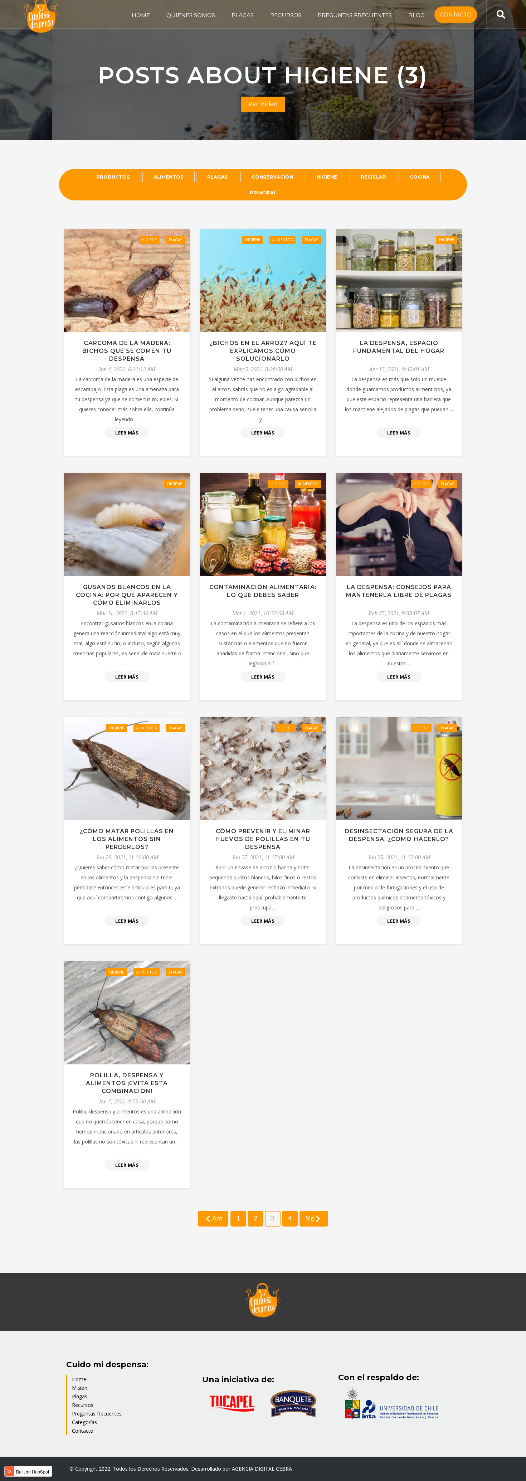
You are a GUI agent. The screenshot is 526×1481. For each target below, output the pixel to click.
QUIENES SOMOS (190, 15)
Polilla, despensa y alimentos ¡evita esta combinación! (127, 1083)
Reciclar (373, 177)
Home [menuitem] (79, 1379)
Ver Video (263, 103)
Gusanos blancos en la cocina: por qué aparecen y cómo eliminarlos (127, 595)
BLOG (416, 15)
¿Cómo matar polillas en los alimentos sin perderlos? (127, 839)
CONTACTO (456, 14)
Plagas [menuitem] (79, 1396)
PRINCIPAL (263, 192)
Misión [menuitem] (79, 1387)
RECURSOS (285, 15)
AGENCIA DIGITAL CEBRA (262, 1468)
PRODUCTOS (113, 177)
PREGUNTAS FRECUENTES (355, 15)
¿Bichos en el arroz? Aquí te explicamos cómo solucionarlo (263, 351)
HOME (141, 15)
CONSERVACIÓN (272, 177)
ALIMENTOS (169, 177)
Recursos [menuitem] (82, 1405)
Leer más (126, 432)
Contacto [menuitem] (82, 1430)
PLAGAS (243, 15)
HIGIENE (327, 177)
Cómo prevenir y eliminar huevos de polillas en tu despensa (262, 839)
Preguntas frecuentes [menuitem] (97, 1413)
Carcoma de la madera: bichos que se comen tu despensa (126, 351)
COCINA (420, 177)
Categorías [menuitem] (84, 1422)
